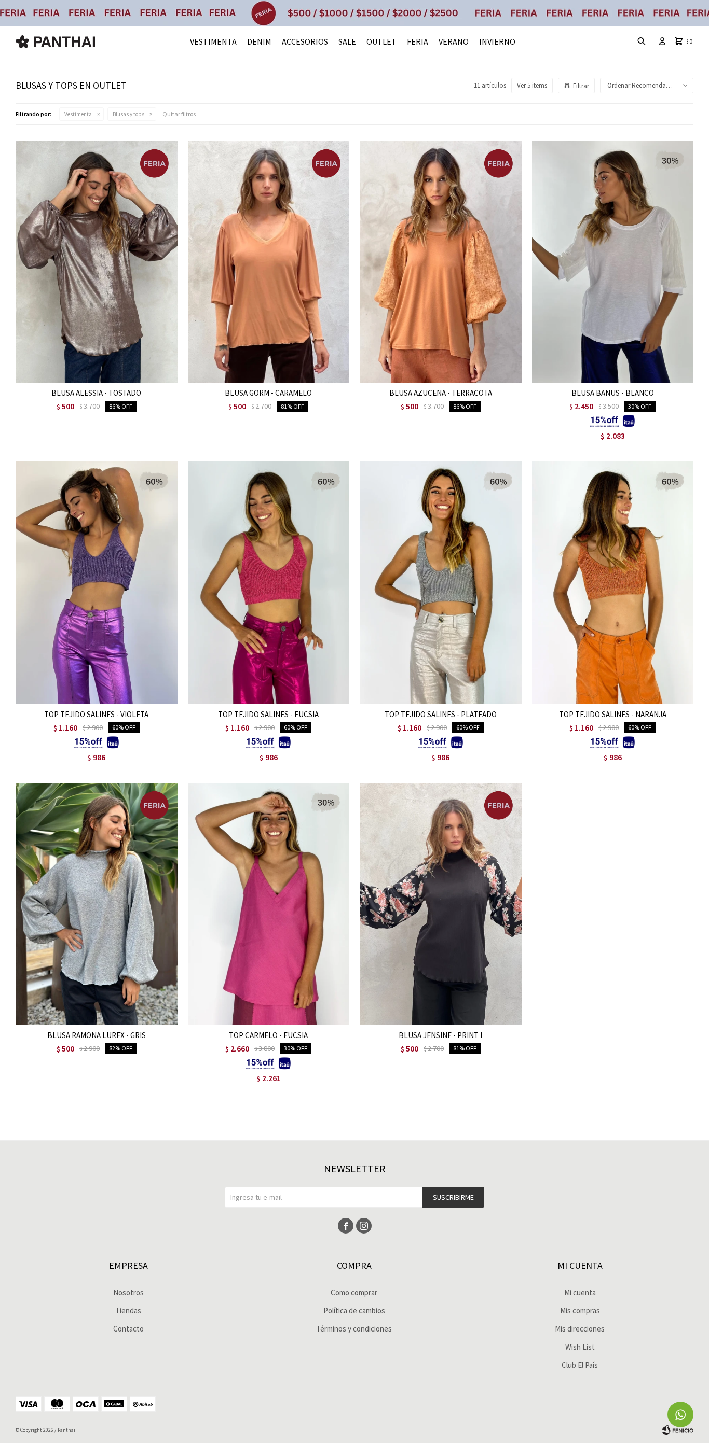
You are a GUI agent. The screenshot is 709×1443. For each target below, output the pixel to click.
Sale (347, 41)
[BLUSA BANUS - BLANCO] (613, 262)
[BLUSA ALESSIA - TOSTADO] (97, 262)
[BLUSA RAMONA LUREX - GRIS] (97, 904)
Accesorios (305, 41)
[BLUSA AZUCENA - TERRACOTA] (441, 262)
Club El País (580, 1365)
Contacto (128, 1329)
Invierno (497, 41)
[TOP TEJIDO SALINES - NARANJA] (613, 582)
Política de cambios (354, 1310)
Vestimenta (213, 41)
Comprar (126, 372)
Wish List (580, 1347)
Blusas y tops (128, 114)
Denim (259, 41)
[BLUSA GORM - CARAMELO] (269, 262)
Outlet (381, 41)
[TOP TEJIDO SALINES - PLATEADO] (441, 582)
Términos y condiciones (354, 1329)
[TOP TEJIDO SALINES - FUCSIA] (269, 582)
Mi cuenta (580, 1292)
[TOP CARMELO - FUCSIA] (269, 904)
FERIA (417, 41)
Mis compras (580, 1310)
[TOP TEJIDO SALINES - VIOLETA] (97, 582)
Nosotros (128, 1292)
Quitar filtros (179, 114)
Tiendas (128, 1310)
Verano (454, 41)
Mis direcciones (580, 1329)
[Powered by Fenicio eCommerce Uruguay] (677, 1430)
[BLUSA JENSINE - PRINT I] (441, 904)
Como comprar (354, 1292)
